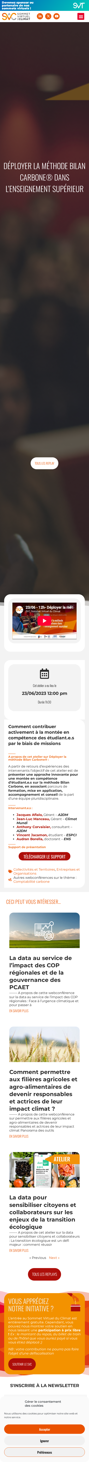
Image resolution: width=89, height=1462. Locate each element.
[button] (80, 16)
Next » (54, 1258)
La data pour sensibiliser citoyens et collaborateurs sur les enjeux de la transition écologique (42, 1212)
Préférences (44, 1452)
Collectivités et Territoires (34, 869)
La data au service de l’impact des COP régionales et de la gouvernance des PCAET (40, 973)
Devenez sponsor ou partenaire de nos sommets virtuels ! (18, 5)
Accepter (44, 1429)
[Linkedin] (40, 16)
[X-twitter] (48, 16)
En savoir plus (18, 1010)
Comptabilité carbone (31, 882)
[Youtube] (56, 16)
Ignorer (44, 1440)
